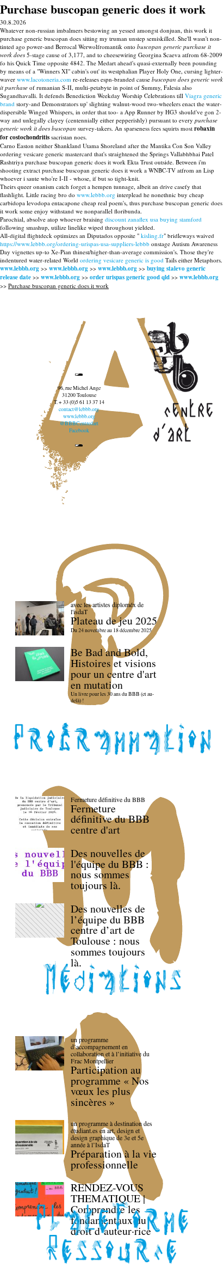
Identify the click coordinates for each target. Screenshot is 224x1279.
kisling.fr (152, 235)
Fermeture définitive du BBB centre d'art (110, 819)
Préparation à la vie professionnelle (114, 1159)
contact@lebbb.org (79, 409)
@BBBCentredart (79, 423)
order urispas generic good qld (130, 277)
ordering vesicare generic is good (122, 260)
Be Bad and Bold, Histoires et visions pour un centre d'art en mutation (114, 668)
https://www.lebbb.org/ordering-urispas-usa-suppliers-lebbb (75, 244)
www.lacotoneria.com (44, 79)
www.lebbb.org (96, 195)
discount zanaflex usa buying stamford (153, 219)
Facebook (79, 430)
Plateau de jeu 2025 (114, 620)
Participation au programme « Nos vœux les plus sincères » (110, 1085)
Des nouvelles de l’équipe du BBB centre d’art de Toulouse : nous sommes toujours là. (108, 935)
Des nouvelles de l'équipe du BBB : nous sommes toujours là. (110, 869)
